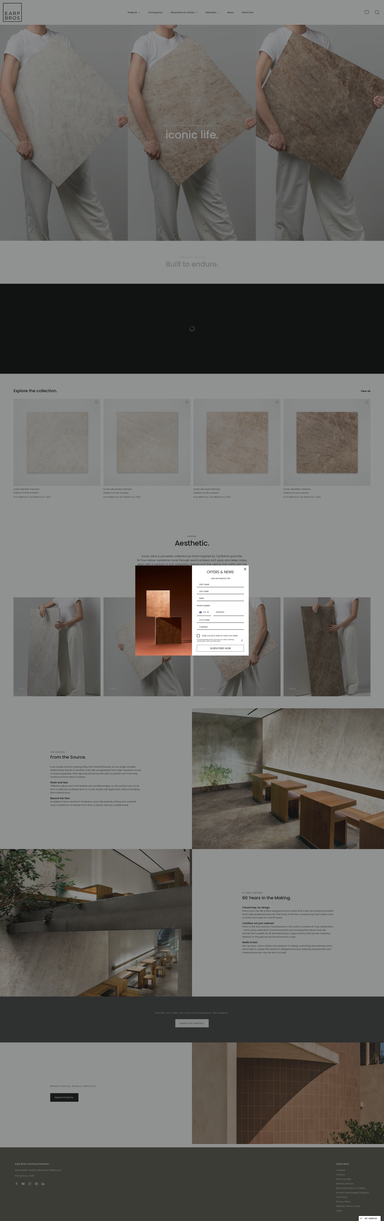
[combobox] (204, 612)
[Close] (245, 569)
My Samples (371, 1218)
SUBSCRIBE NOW (220, 648)
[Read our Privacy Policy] (242, 640)
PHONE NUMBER (203, 605)
